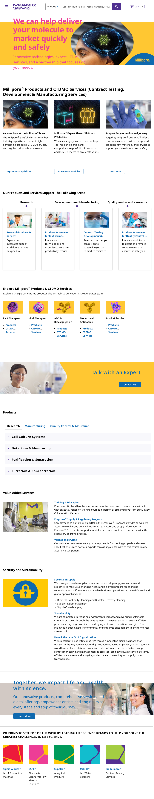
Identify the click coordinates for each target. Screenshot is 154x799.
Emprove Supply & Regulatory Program (78, 519)
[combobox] (83, 6)
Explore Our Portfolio (69, 171)
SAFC (32, 769)
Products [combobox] (51, 6)
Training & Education (66, 502)
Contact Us (130, 384)
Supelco (59, 769)
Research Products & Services (19, 234)
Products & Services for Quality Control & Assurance (134, 234)
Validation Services (65, 539)
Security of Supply (64, 579)
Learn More (115, 171)
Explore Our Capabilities (19, 171)
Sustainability (62, 613)
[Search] (116, 6)
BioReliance (113, 769)
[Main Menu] (6, 7)
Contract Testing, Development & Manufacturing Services (94, 234)
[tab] (13, 426)
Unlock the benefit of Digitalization (75, 637)
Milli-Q (84, 769)
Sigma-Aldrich (12, 769)
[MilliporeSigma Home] (24, 6)
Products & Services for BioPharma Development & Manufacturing (56, 234)
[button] (78, 437)
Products (11, 325)
